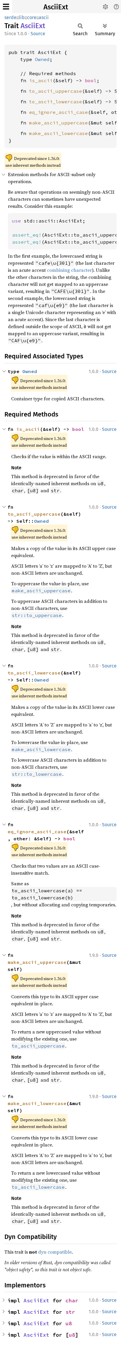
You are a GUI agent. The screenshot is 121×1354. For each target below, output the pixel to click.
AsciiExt (55, 7)
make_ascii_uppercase (58, 123)
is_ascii (41, 80)
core (31, 17)
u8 (68, 1323)
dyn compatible (55, 1252)
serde (10, 17)
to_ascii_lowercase (55, 101)
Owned (42, 59)
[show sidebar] (6, 6)
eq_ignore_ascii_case (58, 112)
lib (22, 17)
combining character (69, 270)
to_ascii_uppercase (55, 91)
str (70, 1312)
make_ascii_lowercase (58, 133)
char (71, 1300)
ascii (44, 17)
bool (91, 80)
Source (38, 33)
